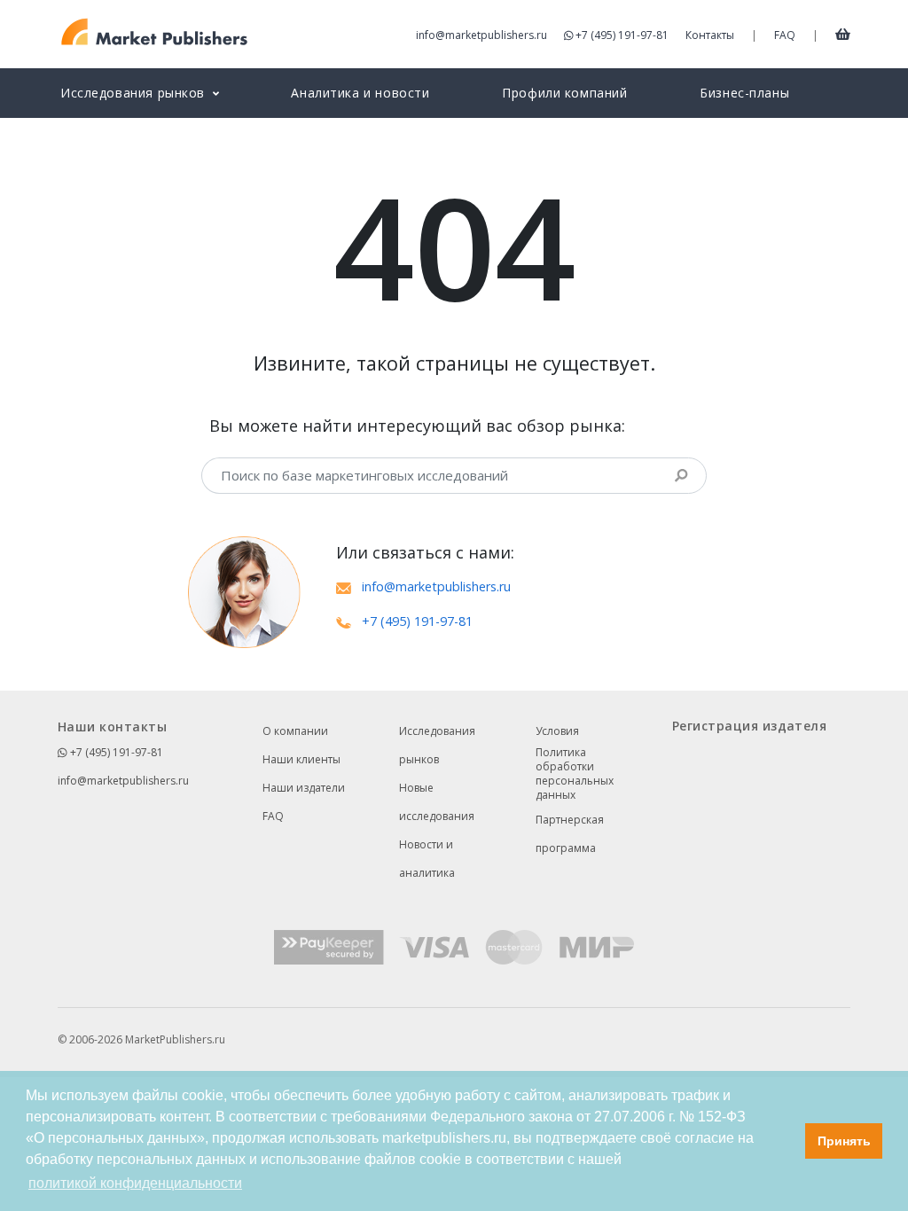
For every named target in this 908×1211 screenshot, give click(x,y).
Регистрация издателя (749, 725)
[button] (787, 1141)
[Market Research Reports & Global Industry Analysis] (155, 32)
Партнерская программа (570, 834)
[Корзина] (842, 33)
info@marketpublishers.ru (481, 35)
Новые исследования (436, 802)
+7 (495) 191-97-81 (622, 35)
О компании (295, 730)
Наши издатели (303, 787)
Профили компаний (564, 92)
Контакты (709, 35)
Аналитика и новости (360, 92)
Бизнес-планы (744, 92)
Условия (557, 730)
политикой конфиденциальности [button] (135, 1183)
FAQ (784, 35)
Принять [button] (844, 1141)
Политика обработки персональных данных (575, 774)
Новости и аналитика (427, 858)
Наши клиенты (301, 759)
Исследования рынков (437, 745)
